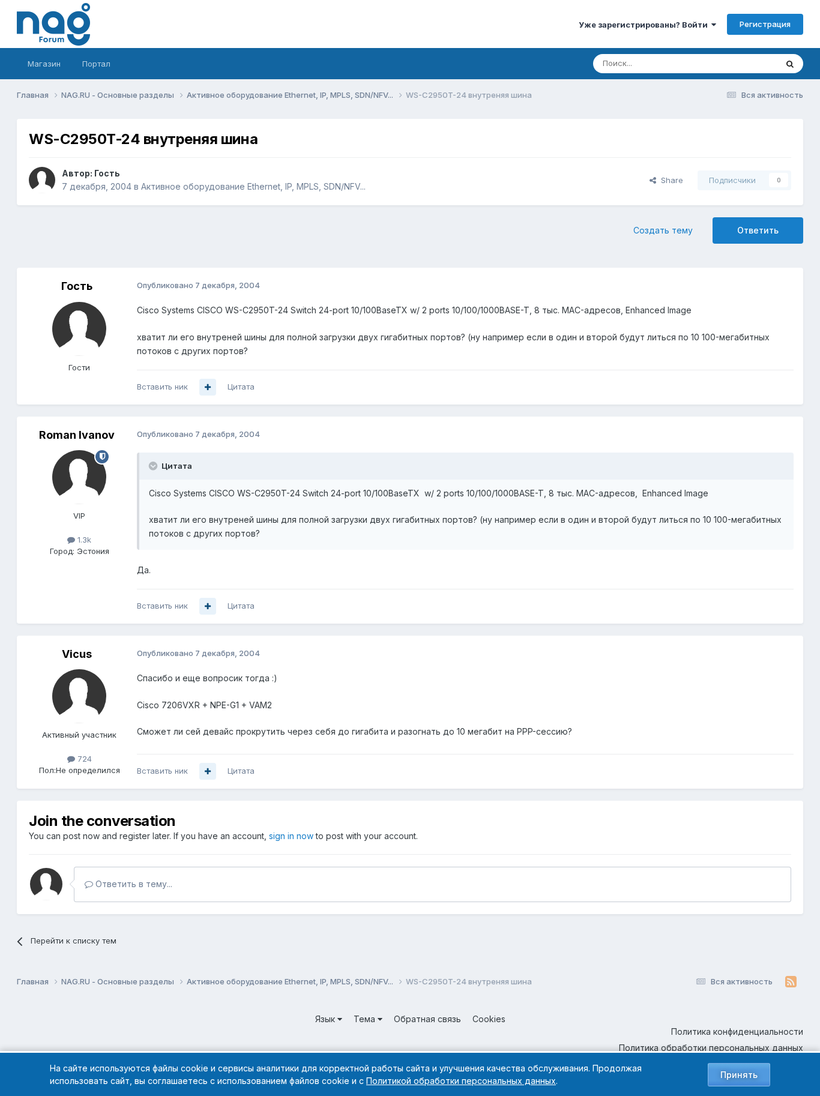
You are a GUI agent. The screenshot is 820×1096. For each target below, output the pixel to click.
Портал (96, 63)
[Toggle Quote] (154, 466)
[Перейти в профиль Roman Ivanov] (79, 477)
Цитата (241, 386)
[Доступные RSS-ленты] (791, 982)
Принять (739, 1075)
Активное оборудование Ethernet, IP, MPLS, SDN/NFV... (253, 186)
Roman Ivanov (77, 435)
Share (669, 180)
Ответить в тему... (132, 884)
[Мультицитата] (207, 387)
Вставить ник (162, 386)
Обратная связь (427, 1019)
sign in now (291, 836)
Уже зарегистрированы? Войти (645, 24)
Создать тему (663, 230)
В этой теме (739, 63)
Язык (326, 1019)
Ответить (758, 230)
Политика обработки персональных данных (711, 1048)
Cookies (488, 1019)
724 (83, 758)
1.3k (83, 539)
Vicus (77, 654)
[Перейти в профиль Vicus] (79, 696)
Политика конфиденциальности (737, 1031)
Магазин (44, 63)
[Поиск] (790, 63)
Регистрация (765, 24)
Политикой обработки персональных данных (461, 1081)
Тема (366, 1019)
